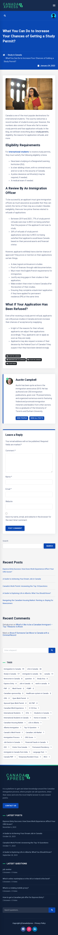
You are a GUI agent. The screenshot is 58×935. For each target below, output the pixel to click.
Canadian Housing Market (14, 723)
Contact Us (10, 806)
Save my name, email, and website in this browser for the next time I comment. (28, 518)
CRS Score (30, 737)
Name (9, 477)
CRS (6, 698)
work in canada (42, 684)
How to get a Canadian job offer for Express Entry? (23, 897)
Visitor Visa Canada (21, 747)
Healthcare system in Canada (38, 693)
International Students (13, 713)
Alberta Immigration (12, 728)
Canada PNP (10, 757)
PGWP (30, 688)
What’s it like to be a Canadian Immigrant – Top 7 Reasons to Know (27, 626)
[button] (52, 16)
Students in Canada (42, 713)
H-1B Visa (34, 708)
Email (9, 489)
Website (9, 501)
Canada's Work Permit (13, 732)
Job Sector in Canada (13, 742)
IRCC (47, 757)
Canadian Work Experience (15, 708)
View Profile (22, 418)
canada (48, 674)
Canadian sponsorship (13, 693)
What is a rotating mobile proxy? (16, 888)
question (29, 679)
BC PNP (33, 703)
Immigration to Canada (16, 359)
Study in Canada (15, 55)
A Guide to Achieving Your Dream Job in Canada (22, 579)
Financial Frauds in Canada (36, 742)
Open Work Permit (20, 698)
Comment (11, 451)
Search (5, 541)
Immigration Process (13, 737)
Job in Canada (26, 684)
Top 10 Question (31, 728)
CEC (6, 747)
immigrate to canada (31, 674)
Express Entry (10, 684)
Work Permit (18, 688)
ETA (28, 713)
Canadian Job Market (35, 732)
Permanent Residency (42, 747)
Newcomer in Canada (13, 679)
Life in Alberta (34, 723)
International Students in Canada (17, 718)
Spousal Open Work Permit (15, 703)
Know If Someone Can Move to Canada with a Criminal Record (26, 634)
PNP (6, 688)
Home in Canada (41, 718)
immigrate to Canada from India (17, 752)
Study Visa (12, 363)
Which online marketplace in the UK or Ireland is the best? (26, 879)
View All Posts (36, 418)
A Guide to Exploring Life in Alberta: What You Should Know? (27, 593)
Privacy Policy (40, 923)
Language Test (40, 752)
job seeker (7, 869)
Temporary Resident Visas (30, 757)
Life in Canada (34, 669)
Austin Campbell (26, 379)
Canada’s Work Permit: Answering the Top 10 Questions (25, 586)
